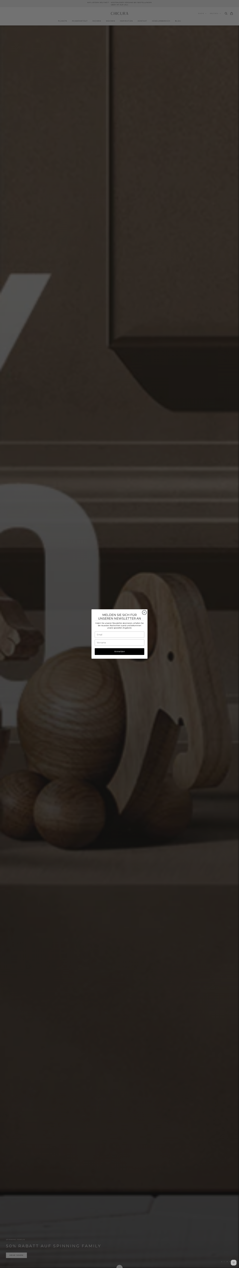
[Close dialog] (144, 612)
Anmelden (119, 651)
